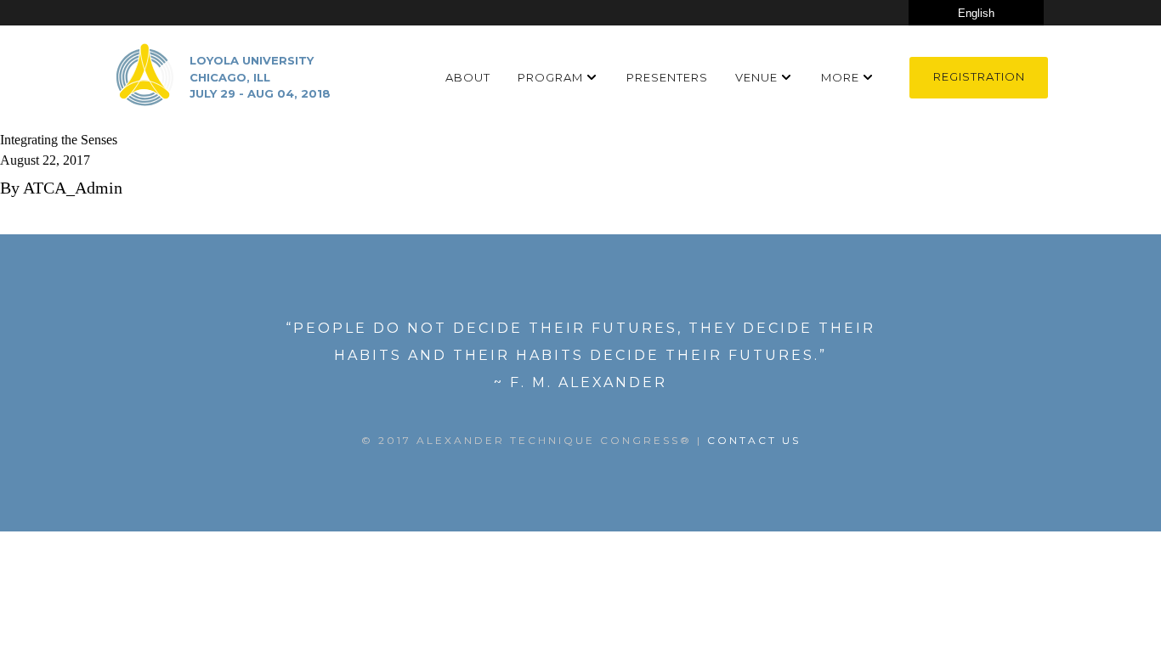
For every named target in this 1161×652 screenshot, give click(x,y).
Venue (756, 77)
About (467, 77)
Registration (979, 76)
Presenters (667, 77)
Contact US (754, 440)
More (840, 77)
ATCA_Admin (72, 187)
